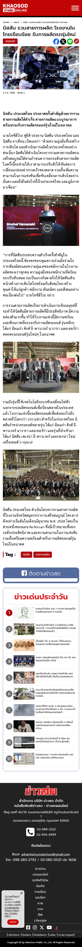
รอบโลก (40, 897)
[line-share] (70, 42)
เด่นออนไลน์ (40, 874)
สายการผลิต (43, 555)
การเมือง (40, 892)
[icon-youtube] (49, 928)
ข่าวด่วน (40, 869)
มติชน (52, 935)
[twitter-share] (63, 42)
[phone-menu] (75, 8)
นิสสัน (26, 555)
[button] (5, 943)
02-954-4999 (46, 834)
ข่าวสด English (65, 935)
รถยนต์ (16, 22)
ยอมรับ (13, 922)
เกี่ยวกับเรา (13, 935)
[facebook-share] (56, 42)
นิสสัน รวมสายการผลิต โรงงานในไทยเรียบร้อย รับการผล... (45, 22)
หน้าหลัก (6, 22)
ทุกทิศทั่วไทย (40, 880)
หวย (40, 903)
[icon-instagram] (35, 928)
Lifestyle (40, 920)
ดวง (40, 909)
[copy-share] (76, 42)
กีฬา (40, 915)
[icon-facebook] (28, 928)
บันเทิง (40, 886)
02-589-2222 (46, 829)
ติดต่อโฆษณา (40, 935)
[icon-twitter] (41, 928)
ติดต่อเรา (26, 935)
